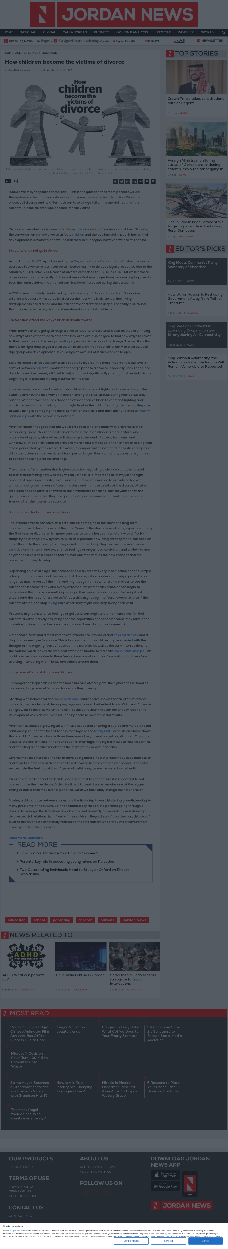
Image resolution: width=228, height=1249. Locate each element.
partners (16, 1231)
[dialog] (114, 1236)
